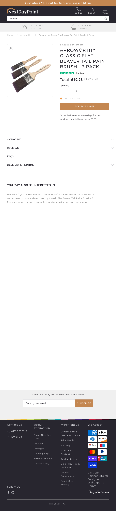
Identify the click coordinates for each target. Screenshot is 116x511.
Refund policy (41, 453)
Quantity (64, 85)
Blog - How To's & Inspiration (70, 466)
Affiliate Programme (67, 474)
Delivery (38, 443)
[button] (105, 11)
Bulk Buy (66, 445)
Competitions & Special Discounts (70, 433)
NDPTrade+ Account (67, 452)
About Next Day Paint (42, 437)
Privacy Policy (41, 463)
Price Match (67, 440)
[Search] (106, 18)
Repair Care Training (67, 483)
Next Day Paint (61, 504)
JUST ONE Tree (69, 459)
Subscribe (84, 403)
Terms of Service (43, 458)
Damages (39, 448)
